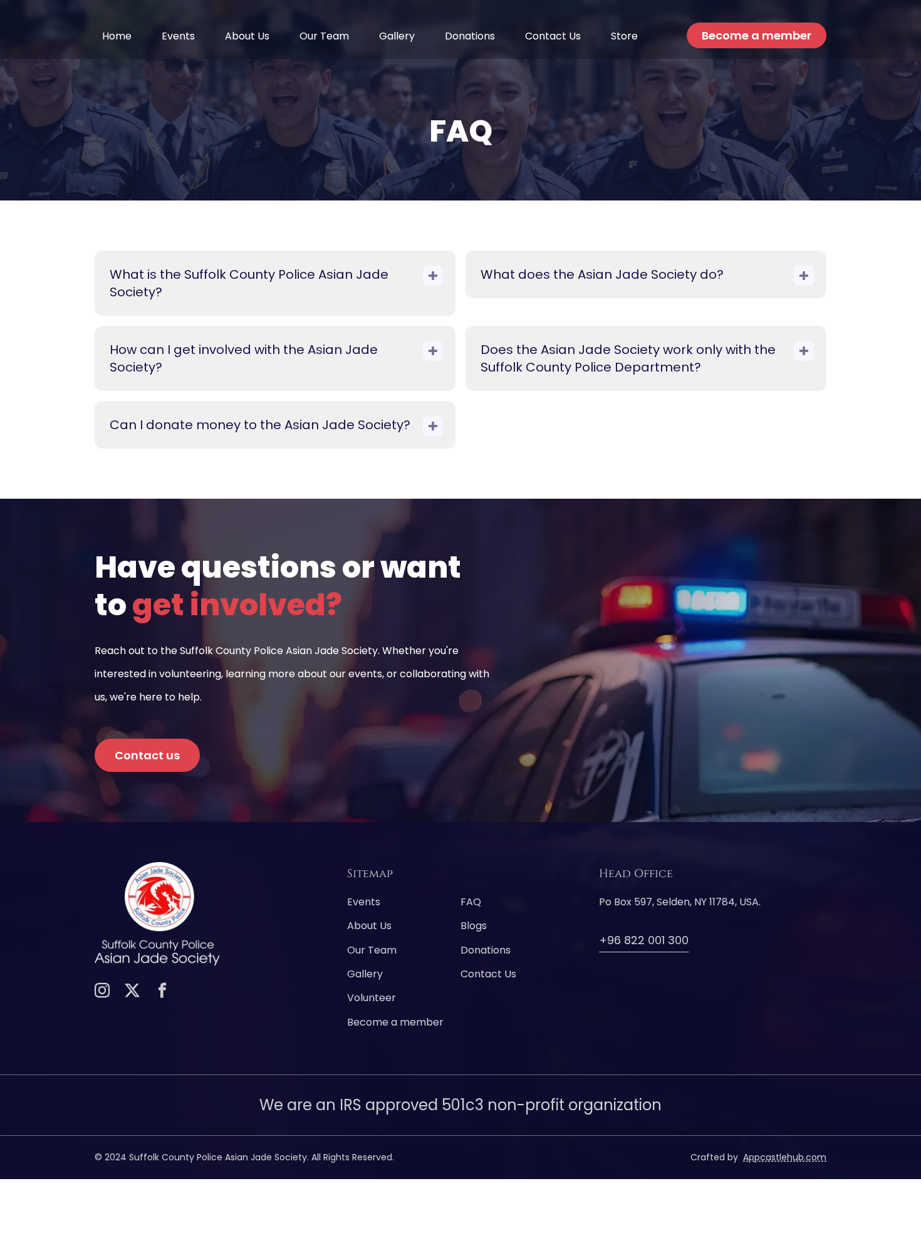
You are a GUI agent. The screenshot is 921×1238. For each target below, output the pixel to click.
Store (624, 36)
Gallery (397, 36)
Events (178, 36)
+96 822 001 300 (644, 940)
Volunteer (371, 998)
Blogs (473, 925)
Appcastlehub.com (784, 1157)
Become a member (756, 35)
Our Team (324, 36)
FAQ (470, 902)
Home (117, 36)
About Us (247, 36)
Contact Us (553, 36)
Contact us (147, 755)
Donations (470, 36)
